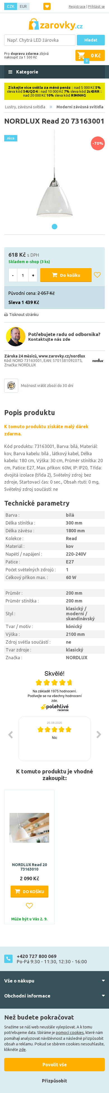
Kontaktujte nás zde (49, 339)
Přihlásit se (96, 6)
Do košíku (70, 275)
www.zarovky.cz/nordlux (62, 356)
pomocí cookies (70, 1032)
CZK (10, 6)
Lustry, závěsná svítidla (25, 107)
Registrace (77, 6)
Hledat (90, 40)
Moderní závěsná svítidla (79, 107)
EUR (23, 6)
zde (22, 1049)
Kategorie (26, 71)
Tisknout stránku (24, 314)
